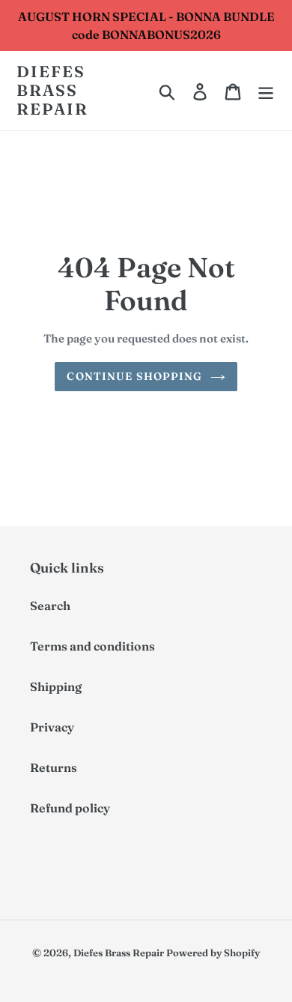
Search (50, 605)
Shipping (56, 686)
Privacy (52, 726)
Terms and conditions (92, 646)
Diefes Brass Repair (52, 90)
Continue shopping (134, 376)
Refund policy (70, 807)
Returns (53, 767)
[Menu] (265, 90)
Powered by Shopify (213, 953)
